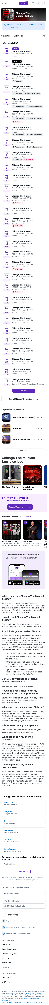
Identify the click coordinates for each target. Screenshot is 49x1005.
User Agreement (29, 993)
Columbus (18, 36)
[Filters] (44, 35)
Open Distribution (9, 949)
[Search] (33, 3)
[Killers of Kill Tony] (11, 533)
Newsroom (6, 963)
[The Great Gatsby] (11, 476)
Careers (5, 967)
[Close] (44, 497)
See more (23, 450)
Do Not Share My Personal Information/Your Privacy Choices (22, 1002)
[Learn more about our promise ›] (10, 915)
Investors (6, 958)
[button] (9, 3)
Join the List (24, 871)
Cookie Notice (14, 995)
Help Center (7, 977)
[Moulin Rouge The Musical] (32, 478)
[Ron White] (32, 533)
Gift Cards (6, 982)
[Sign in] (38, 3)
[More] (43, 10)
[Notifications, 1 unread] (43, 3)
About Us (6, 944)
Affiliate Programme (10, 953)
